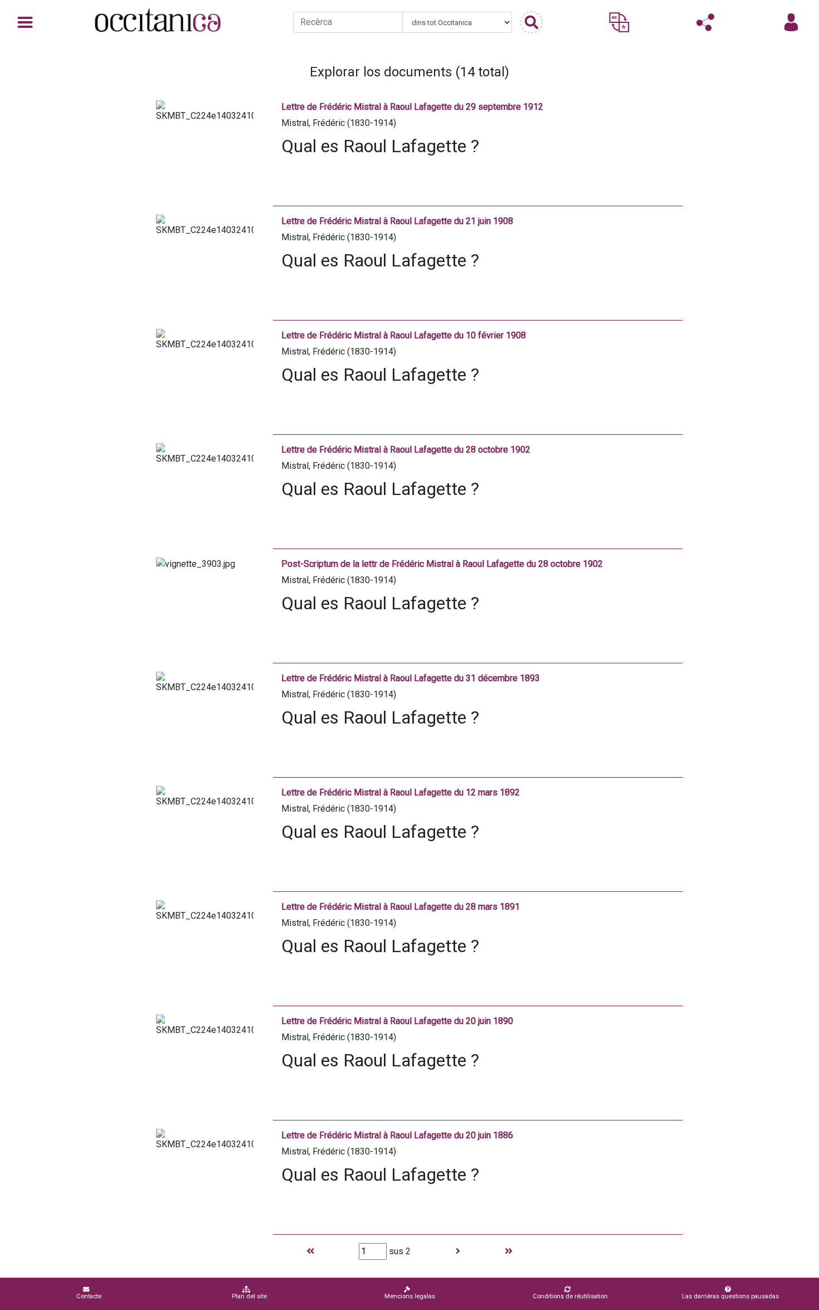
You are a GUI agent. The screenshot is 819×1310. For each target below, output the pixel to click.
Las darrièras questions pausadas (730, 1296)
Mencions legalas (409, 1296)
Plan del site (249, 1296)
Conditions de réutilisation (570, 1296)
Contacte (88, 1296)
